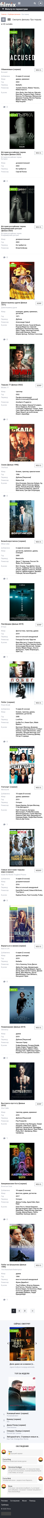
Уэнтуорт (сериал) (9, 787)
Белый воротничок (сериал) (13, 541)
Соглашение (15, 1501)
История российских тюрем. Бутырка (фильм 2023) (13, 153)
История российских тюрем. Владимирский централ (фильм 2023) (13, 228)
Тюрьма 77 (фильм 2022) (12, 385)
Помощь (32, 1501)
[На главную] (8, 4)
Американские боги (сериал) (14, 1184)
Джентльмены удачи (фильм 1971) (14, 304)
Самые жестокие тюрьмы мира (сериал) (13, 871)
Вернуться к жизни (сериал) (13, 946)
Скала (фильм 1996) (10, 465)
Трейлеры (5, 1505)
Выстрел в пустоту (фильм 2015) (13, 1104)
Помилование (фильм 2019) (13, 1027)
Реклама (4, 1501)
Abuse (24, 1501)
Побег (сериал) (8, 702)
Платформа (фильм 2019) (12, 624)
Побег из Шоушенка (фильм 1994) (13, 1266)
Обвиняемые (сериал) (11, 69)
